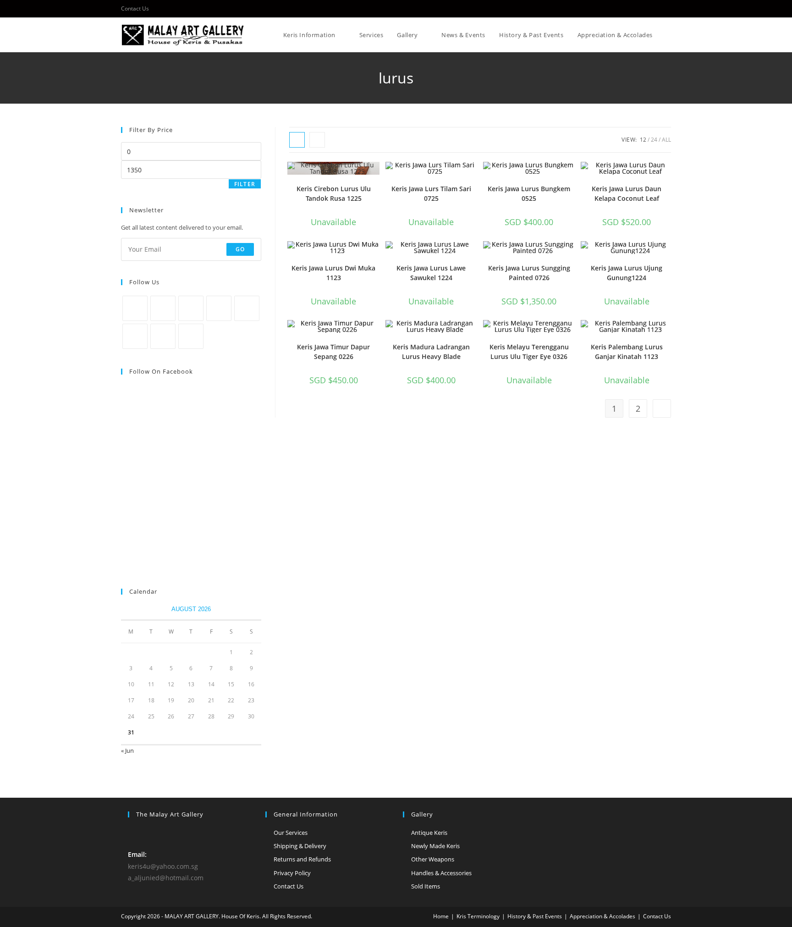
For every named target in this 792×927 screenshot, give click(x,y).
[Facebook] (163, 308)
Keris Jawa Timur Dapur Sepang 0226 (333, 351)
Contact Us (135, 8)
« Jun (127, 750)
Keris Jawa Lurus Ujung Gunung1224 (626, 273)
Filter (244, 184)
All (666, 139)
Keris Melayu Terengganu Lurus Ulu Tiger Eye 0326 (529, 351)
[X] (135, 308)
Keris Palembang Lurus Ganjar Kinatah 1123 (627, 351)
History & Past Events (534, 916)
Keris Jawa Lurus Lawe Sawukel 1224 (431, 273)
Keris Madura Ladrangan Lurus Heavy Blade (431, 351)
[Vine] (135, 336)
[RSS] (191, 336)
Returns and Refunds (302, 859)
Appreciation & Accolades (602, 916)
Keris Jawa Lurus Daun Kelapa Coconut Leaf (626, 193)
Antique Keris (429, 832)
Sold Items (425, 886)
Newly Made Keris (435, 846)
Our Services (291, 832)
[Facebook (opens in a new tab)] (667, 8)
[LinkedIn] (218, 308)
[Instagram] (191, 308)
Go (240, 249)
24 (654, 139)
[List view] (317, 140)
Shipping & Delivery (300, 846)
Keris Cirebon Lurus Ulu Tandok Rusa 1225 (334, 193)
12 (643, 139)
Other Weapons (432, 859)
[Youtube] (163, 336)
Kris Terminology (478, 916)
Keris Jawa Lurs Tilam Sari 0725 (431, 193)
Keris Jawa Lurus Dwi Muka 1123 (333, 273)
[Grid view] (297, 140)
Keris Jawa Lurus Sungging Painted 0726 (529, 273)
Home (441, 916)
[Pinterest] (246, 308)
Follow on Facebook (161, 371)
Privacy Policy (292, 873)
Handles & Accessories (441, 873)
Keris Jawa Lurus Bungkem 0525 (529, 193)
